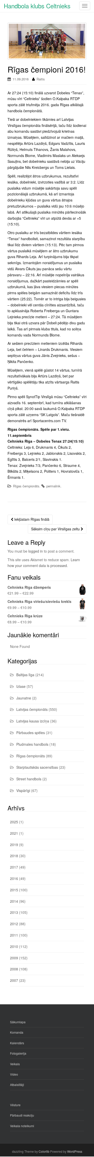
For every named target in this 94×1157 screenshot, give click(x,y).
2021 (14, 833)
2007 (14, 980)
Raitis (41, 79)
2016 (14, 878)
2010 (14, 946)
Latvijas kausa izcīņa (32, 720)
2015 (14, 889)
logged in (35, 551)
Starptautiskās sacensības (37, 767)
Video (14, 1074)
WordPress (74, 1151)
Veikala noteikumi (22, 1126)
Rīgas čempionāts (26, 486)
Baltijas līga (25, 674)
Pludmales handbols (32, 744)
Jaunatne (23, 697)
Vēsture (15, 1105)
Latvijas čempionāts (32, 709)
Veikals (15, 1064)
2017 (14, 867)
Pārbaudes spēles (30, 732)
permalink (53, 486)
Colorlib (44, 1151)
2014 (14, 901)
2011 (14, 935)
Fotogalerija (18, 1053)
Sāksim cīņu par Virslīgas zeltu (56, 528)
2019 (14, 844)
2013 (14, 912)
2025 (14, 821)
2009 (14, 957)
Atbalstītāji (17, 1084)
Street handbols (28, 778)
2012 (14, 923)
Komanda (16, 1032)
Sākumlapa (18, 1022)
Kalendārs (17, 1043)
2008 (14, 968)
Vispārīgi (23, 790)
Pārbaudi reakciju (22, 1115)
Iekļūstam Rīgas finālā (31, 519)
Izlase (21, 686)
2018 (14, 855)
